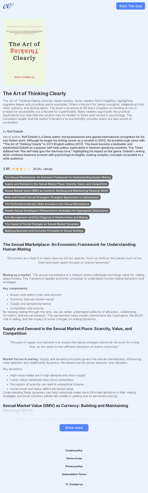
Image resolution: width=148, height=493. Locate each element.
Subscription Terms (74, 474)
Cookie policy (74, 450)
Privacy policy (74, 466)
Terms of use (74, 458)
